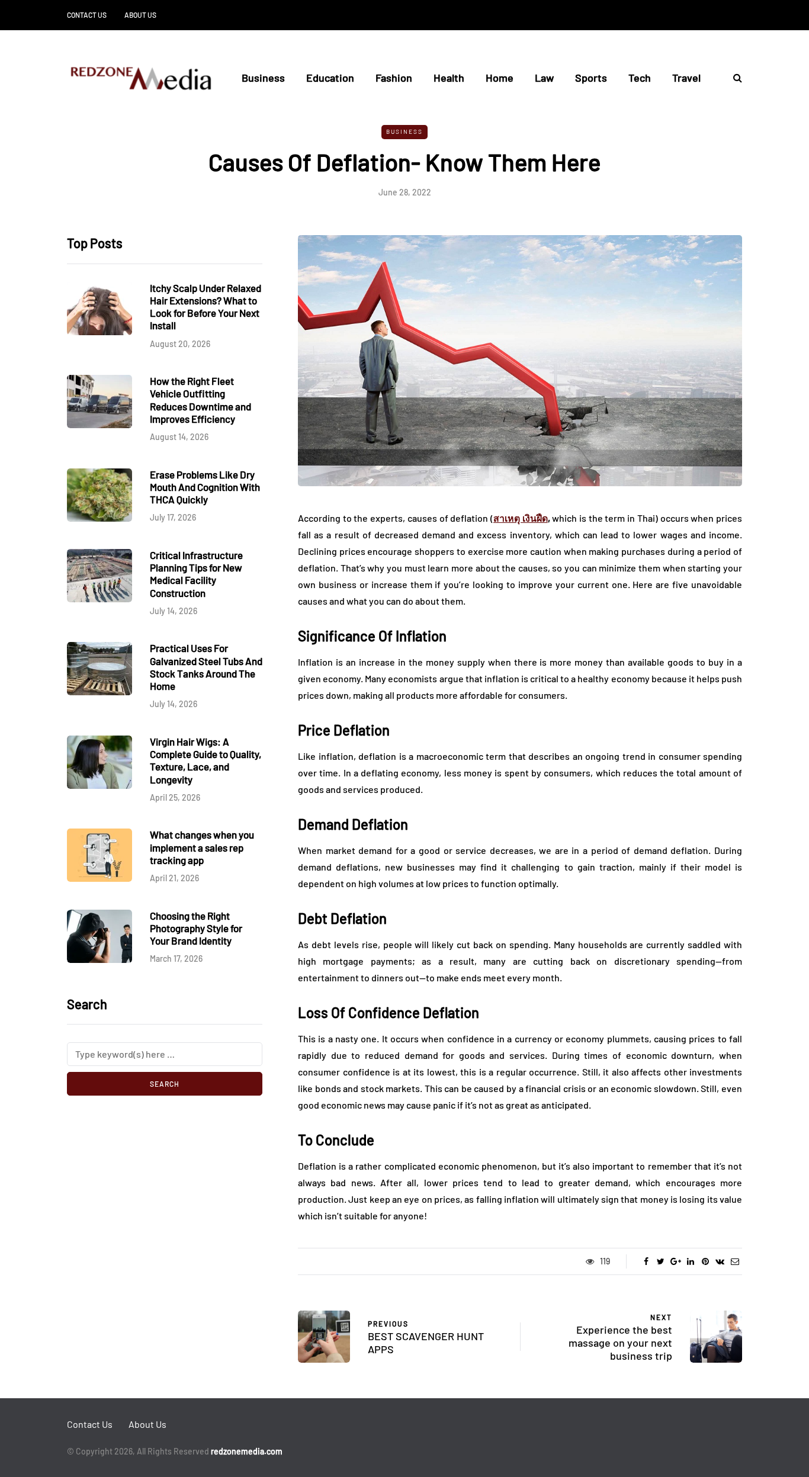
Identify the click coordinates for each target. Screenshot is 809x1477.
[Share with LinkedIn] (690, 1261)
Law (544, 77)
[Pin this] (705, 1261)
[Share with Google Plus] (675, 1261)
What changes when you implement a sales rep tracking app (202, 847)
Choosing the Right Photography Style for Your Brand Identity (196, 928)
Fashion (393, 77)
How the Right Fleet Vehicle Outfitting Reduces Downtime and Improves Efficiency (200, 400)
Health (449, 77)
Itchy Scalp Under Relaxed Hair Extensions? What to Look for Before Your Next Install (205, 307)
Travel (686, 77)
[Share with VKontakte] (719, 1261)
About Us (140, 15)
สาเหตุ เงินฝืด (520, 518)
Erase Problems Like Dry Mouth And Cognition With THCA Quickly (205, 487)
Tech (639, 77)
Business (263, 77)
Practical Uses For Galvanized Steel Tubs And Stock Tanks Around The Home (206, 667)
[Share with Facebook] (645, 1261)
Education (330, 77)
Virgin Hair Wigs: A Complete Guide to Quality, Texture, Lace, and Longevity (205, 760)
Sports (591, 77)
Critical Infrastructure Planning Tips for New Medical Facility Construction (196, 574)
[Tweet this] (660, 1261)
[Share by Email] (734, 1261)
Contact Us (87, 15)
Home (499, 77)
